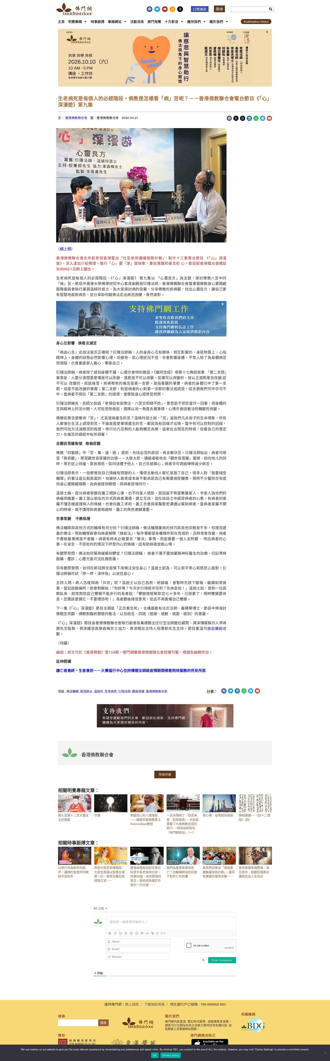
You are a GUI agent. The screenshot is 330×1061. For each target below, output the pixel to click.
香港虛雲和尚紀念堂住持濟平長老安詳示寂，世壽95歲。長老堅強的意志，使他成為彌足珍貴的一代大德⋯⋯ (145, 876)
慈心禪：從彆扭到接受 (218, 815)
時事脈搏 (97, 21)
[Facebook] (149, 9)
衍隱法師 (124, 691)
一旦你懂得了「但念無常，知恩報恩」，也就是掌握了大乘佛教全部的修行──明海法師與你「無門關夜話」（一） (183, 824)
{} (157, 933)
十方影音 (171, 21)
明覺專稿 (75, 21)
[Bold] (109, 933)
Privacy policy (170, 1055)
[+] (163, 933)
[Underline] (120, 933)
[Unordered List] (136, 933)
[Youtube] (165, 9)
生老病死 (111, 691)
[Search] (270, 9)
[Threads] (180, 9)
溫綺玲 (98, 691)
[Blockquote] (142, 933)
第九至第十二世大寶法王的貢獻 (73, 817)
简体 (219, 8)
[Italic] (115, 933)
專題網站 (115, 21)
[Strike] (126, 933)
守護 (97, 815)
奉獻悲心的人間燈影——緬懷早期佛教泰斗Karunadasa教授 (145, 819)
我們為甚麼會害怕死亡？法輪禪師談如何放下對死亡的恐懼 (182, 871)
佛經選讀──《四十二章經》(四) (254, 817)
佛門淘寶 (154, 21)
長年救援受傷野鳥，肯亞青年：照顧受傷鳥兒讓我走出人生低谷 (254, 871)
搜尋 (103, 1023)
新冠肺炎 (86, 691)
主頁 (61, 21)
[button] (229, 118)
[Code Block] (147, 933)
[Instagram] (172, 9)
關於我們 (216, 21)
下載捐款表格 (154, 1004)
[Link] (152, 933)
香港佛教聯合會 (76, 118)
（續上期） (65, 248)
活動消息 (137, 21)
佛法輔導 (72, 691)
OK (155, 1055)
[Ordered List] (131, 933)
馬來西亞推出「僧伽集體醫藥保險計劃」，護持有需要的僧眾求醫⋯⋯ (219, 871)
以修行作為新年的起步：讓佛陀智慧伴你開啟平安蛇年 (73, 871)
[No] (325, 1053)
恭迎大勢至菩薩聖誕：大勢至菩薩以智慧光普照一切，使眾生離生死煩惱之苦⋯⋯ (109, 874)
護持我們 (194, 21)
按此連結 (215, 628)
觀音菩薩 (138, 691)
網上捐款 (132, 1004)
